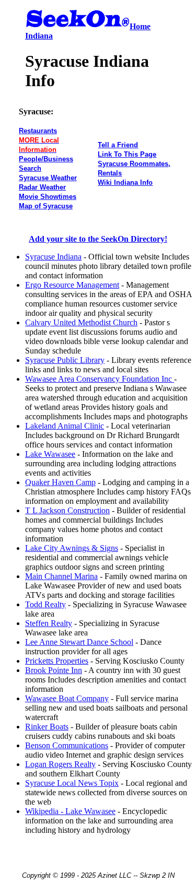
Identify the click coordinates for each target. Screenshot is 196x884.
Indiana (39, 35)
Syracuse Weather (48, 178)
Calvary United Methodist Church (81, 322)
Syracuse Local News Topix (72, 783)
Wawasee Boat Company (67, 698)
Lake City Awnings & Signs (71, 548)
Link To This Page (127, 154)
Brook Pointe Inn (53, 670)
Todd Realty (45, 604)
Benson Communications (66, 745)
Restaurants (38, 131)
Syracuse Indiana (53, 256)
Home (140, 26)
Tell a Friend (118, 145)
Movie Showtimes (47, 197)
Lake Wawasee (50, 454)
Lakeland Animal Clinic (64, 425)
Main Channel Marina (61, 576)
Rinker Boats (46, 726)
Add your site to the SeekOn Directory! (98, 238)
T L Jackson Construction (67, 510)
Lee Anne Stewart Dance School (79, 642)
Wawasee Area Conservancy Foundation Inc (99, 378)
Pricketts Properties (56, 660)
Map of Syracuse (46, 206)
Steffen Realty (48, 623)
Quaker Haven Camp (60, 482)
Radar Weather (42, 187)
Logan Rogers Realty (60, 764)
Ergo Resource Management (72, 284)
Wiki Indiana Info (125, 182)
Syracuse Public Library (65, 360)
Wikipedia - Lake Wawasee (70, 811)
